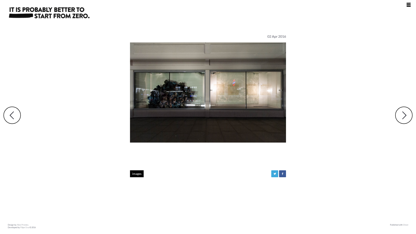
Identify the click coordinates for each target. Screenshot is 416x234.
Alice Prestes (22, 225)
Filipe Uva (24, 227)
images (136, 174)
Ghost (405, 225)
